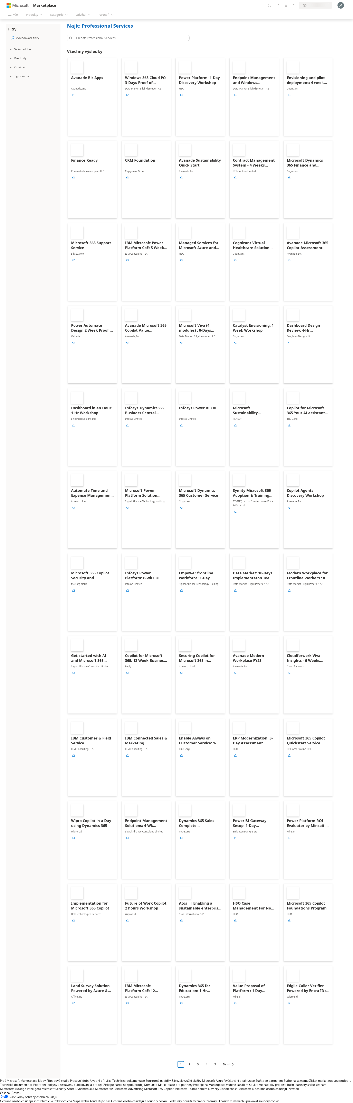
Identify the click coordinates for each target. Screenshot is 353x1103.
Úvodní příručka (101, 1080)
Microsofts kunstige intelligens (20, 1089)
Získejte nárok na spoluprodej (123, 1085)
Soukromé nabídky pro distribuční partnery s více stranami (288, 1085)
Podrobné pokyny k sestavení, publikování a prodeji (68, 1085)
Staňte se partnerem (269, 1080)
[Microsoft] (18, 5)
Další (226, 1064)
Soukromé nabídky (158, 1080)
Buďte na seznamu (296, 1080)
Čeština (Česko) (10, 1093)
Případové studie (58, 1080)
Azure (71, 1089)
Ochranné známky (205, 1101)
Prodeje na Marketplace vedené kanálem (220, 1085)
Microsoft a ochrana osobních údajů (262, 1089)
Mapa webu (81, 1101)
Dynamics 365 (84, 1089)
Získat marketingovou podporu (330, 1080)
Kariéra (202, 1089)
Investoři (293, 1089)
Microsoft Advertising (128, 1089)
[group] (73, 95)
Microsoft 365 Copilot (159, 1089)
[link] (92, 97)
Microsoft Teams (185, 1089)
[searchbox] (37, 38)
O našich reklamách (231, 1101)
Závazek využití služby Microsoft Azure (198, 1080)
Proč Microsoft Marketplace (18, 1080)
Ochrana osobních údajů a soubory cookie (139, 1101)
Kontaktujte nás (99, 1101)
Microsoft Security (54, 1089)
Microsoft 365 (104, 1089)
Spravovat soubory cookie (262, 1101)
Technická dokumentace (128, 1080)
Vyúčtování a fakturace (239, 1080)
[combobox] (129, 38)
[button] (70, 38)
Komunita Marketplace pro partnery (168, 1085)
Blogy (42, 1080)
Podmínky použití (180, 1101)
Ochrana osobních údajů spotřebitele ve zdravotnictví (36, 1101)
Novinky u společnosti (223, 1089)
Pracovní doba (79, 1080)
